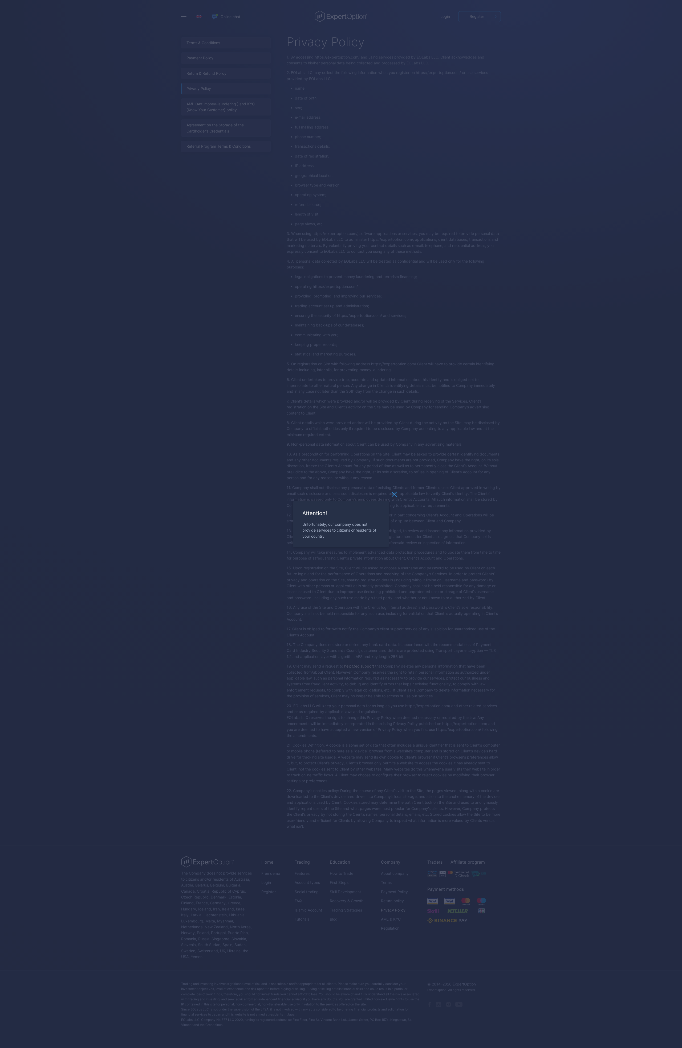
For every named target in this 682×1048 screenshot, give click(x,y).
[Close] (394, 495)
